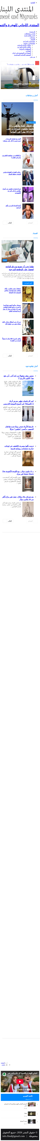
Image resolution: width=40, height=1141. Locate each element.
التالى (10, 223)
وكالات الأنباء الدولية (24, 45)
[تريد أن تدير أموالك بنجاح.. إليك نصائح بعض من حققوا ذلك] (28, 327)
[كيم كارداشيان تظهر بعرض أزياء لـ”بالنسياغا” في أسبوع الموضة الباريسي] (28, 413)
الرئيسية (32, 32)
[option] (20, 78)
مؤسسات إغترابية (29, 41)
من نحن (32, 57)
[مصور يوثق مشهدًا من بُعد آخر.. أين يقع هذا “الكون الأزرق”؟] (28, 388)
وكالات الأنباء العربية (24, 47)
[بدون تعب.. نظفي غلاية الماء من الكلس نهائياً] (20, 78)
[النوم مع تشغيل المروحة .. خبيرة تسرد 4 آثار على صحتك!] (28, 144)
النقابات (28, 51)
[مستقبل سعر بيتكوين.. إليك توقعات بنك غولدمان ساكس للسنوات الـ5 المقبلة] (28, 294)
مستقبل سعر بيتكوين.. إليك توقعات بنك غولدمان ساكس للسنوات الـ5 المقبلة (12, 290)
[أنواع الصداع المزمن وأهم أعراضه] (28, 211)
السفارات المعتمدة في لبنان (21, 53)
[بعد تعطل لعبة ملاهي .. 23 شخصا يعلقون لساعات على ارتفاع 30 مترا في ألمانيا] (18, 118)
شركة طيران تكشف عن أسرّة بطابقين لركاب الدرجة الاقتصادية (12, 191)
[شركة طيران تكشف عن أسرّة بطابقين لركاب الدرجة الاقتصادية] (28, 194)
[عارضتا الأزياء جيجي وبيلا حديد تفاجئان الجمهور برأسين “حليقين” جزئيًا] (28, 435)
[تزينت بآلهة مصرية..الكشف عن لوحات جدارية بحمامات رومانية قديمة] (28, 458)
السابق (30, 223)
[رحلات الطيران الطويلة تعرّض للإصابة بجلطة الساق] (28, 177)
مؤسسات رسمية (29, 43)
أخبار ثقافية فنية (29, 35)
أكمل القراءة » (28, 283)
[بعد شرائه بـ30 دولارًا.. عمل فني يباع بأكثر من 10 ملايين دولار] (28, 509)
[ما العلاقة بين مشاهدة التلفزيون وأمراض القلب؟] (28, 161)
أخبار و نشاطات (29, 34)
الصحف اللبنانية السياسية (22, 55)
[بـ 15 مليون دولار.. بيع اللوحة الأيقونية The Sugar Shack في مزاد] (28, 484)
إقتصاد (33, 39)
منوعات (32, 37)
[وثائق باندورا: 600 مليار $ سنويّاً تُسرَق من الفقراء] (28, 344)
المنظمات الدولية (25, 49)
